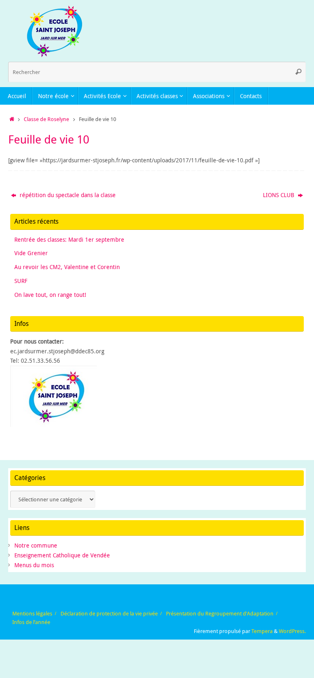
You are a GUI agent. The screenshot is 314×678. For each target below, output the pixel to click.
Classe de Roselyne (46, 119)
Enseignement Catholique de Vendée (62, 555)
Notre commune (35, 545)
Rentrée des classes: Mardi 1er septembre (69, 239)
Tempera (262, 631)
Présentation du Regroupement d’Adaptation (220, 613)
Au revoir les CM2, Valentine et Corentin (67, 267)
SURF (20, 281)
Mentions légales (32, 613)
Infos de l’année (31, 622)
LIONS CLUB (279, 195)
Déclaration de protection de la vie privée (109, 613)
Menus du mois (34, 565)
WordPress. (292, 631)
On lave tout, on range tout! (50, 295)
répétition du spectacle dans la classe (67, 195)
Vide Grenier (31, 253)
